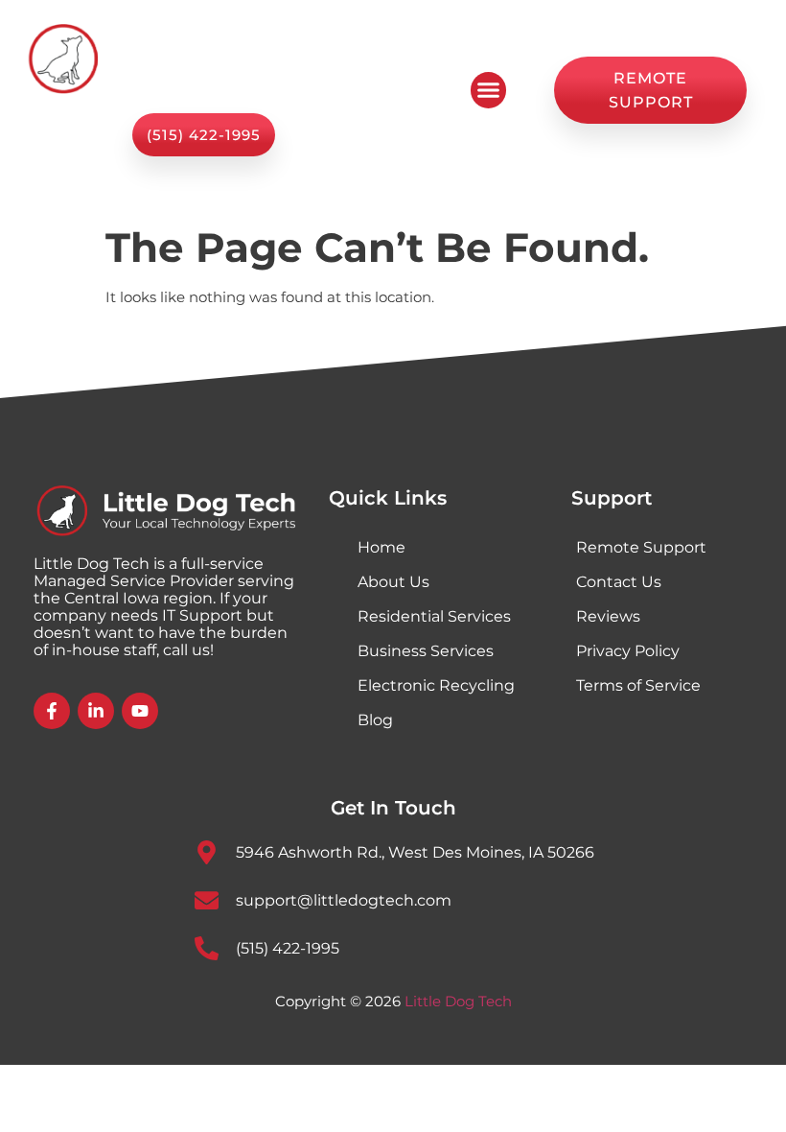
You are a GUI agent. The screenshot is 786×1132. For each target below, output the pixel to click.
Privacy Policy (628, 651)
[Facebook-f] (52, 711)
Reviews (608, 616)
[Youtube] (140, 711)
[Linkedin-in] (96, 711)
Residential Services (434, 616)
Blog (375, 720)
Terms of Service (638, 685)
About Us (393, 582)
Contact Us (618, 582)
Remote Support (641, 547)
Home (381, 547)
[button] (489, 90)
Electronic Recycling (436, 685)
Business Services (426, 651)
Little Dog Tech (458, 1001)
